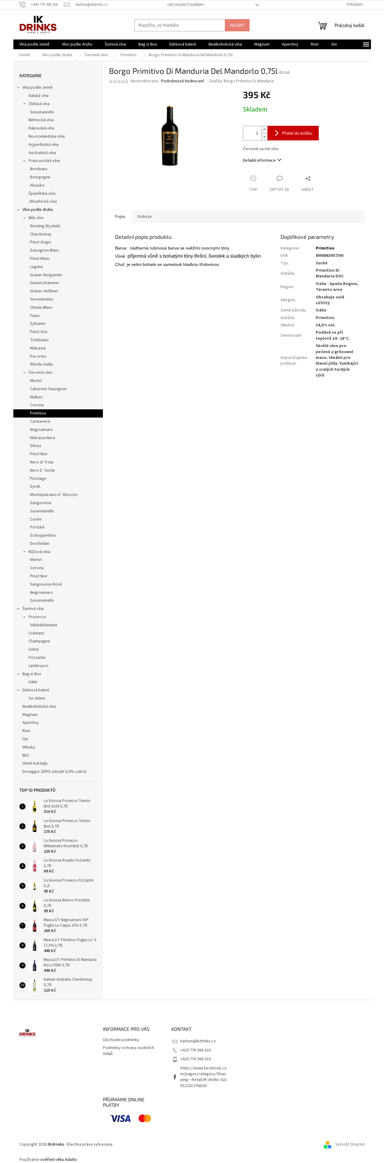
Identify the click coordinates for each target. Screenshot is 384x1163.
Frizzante (37, 658)
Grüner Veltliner (44, 291)
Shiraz (35, 446)
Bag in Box (31, 674)
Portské (37, 527)
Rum (26, 731)
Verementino (41, 299)
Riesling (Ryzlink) (45, 226)
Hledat (237, 25)
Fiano (35, 316)
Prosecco (37, 617)
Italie (33, 682)
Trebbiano (39, 340)
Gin (25, 739)
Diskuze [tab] (145, 217)
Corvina (37, 405)
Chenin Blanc (41, 308)
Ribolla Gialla (41, 364)
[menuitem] (34, 44)
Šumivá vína (33, 609)
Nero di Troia (41, 462)
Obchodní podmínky (185, 5)
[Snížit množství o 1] (264, 136)
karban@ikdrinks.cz (198, 1041)
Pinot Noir (39, 454)
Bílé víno (36, 218)
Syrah (35, 486)
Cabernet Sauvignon (48, 389)
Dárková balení (35, 690)
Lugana (36, 267)
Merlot (36, 381)
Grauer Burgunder (46, 275)
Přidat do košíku (297, 133)
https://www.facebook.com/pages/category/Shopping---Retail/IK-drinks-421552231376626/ (203, 1077)
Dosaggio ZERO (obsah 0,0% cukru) (54, 772)
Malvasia (38, 348)
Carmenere (40, 421)
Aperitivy (30, 723)
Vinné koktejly (35, 763)
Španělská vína (42, 194)
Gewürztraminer (44, 283)
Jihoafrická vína (43, 201)
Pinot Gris (39, 332)
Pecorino (38, 356)
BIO (25, 755)
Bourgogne (40, 177)
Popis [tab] (120, 217)
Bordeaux (38, 169)
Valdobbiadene (43, 625)
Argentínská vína (44, 145)
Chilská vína (39, 104)
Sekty (34, 649)
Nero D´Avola (42, 470)
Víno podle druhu (37, 210)
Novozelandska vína (47, 136)
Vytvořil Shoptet (350, 1144)
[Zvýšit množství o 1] (264, 129)
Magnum (30, 715)
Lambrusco (39, 666)
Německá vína (41, 120)
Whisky (28, 747)
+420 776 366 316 (195, 1050)
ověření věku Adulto (58, 1160)
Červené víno (41, 373)
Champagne (39, 641)
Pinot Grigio (40, 242)
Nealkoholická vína (39, 707)
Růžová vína (39, 552)
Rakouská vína (41, 128)
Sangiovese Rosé (46, 584)
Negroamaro (41, 430)
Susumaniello (42, 112)
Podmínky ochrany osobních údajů (128, 1051)
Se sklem (37, 698)
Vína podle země (37, 87)
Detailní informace (259, 160)
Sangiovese (41, 503)
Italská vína (39, 96)
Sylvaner (38, 324)
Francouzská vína (44, 161)
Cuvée (36, 519)
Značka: (241, 81)
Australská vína (42, 153)
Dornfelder (40, 544)
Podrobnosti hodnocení (182, 81)
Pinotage (38, 479)
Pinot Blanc (40, 259)
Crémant (36, 633)
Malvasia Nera (42, 438)
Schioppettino (43, 535)
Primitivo (38, 413)
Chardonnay (41, 234)
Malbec (36, 397)
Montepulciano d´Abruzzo (54, 495)
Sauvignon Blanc (44, 250)
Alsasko (37, 185)
